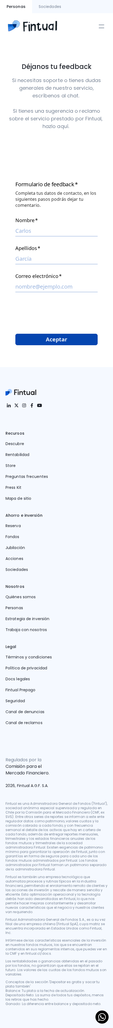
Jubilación (15, 547)
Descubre (14, 443)
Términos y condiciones (28, 657)
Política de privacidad (26, 668)
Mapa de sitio (18, 498)
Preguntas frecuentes (26, 476)
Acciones (14, 558)
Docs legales (17, 679)
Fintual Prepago (20, 690)
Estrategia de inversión (27, 619)
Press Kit (13, 487)
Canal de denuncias (24, 712)
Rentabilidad (17, 454)
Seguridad (15, 701)
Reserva (13, 525)
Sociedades (16, 569)
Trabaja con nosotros (26, 629)
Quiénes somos (20, 597)
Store (10, 465)
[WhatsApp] (102, 1017)
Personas (14, 608)
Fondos (12, 536)
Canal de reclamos (24, 722)
